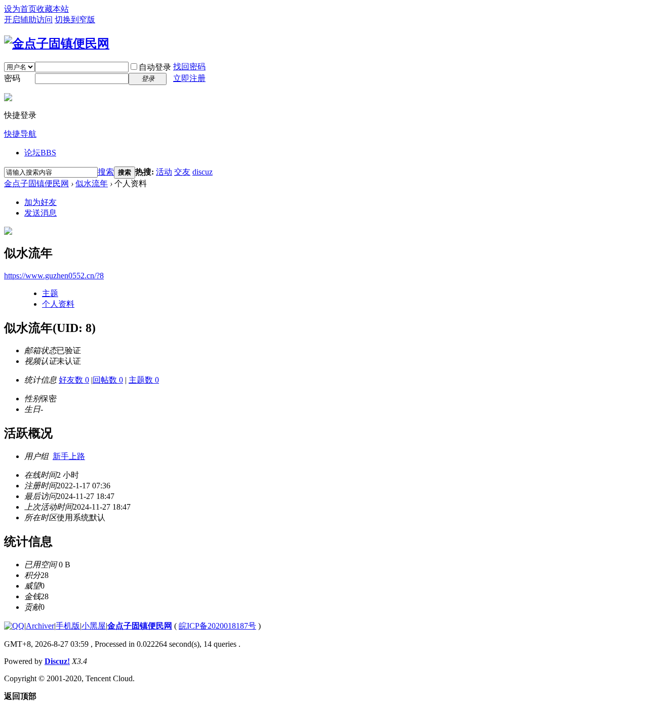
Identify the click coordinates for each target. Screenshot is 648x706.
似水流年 (91, 183)
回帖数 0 (108, 380)
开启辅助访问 (28, 19)
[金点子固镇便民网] (56, 43)
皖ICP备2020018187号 (217, 625)
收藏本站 (52, 9)
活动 (164, 172)
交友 (182, 172)
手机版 (68, 625)
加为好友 (40, 202)
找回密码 (189, 66)
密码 (12, 78)
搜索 (106, 172)
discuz (202, 172)
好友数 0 (74, 380)
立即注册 (189, 78)
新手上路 (69, 456)
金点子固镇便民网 (36, 183)
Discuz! (57, 661)
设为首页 (20, 9)
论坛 (40, 152)
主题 (50, 293)
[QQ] (14, 625)
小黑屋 (94, 625)
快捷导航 (20, 134)
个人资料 (58, 304)
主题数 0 (144, 380)
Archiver (40, 625)
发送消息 (40, 213)
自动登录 (155, 67)
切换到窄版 (75, 19)
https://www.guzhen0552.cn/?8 (54, 275)
